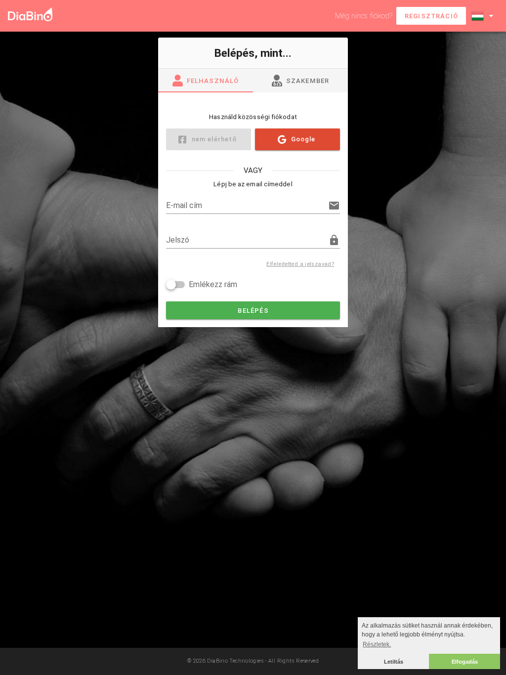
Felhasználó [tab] (213, 80)
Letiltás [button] (393, 662)
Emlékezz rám (213, 284)
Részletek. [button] (377, 644)
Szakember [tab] (308, 80)
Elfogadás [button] (465, 662)
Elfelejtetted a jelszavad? (300, 264)
